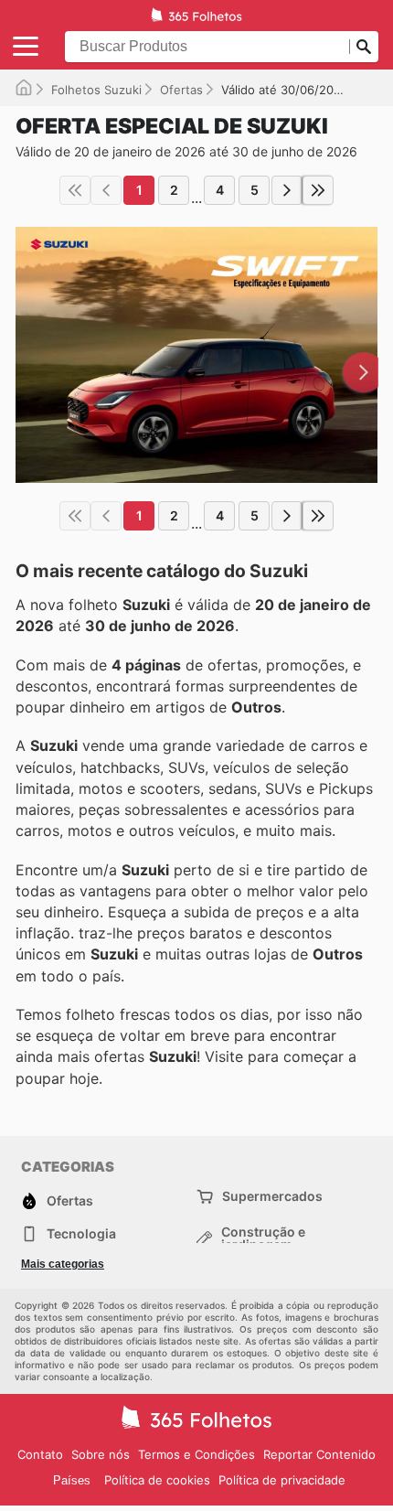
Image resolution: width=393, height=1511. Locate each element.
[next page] (287, 190)
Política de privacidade (281, 1480)
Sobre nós (100, 1454)
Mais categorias (62, 1264)
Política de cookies (157, 1480)
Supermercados (272, 1196)
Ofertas (181, 89)
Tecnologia (81, 1233)
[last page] (318, 190)
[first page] (74, 190)
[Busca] (363, 46)
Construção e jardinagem (263, 1238)
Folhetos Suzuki (96, 89)
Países (71, 1480)
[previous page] (106, 190)
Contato (40, 1454)
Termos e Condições (196, 1454)
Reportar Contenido (319, 1454)
